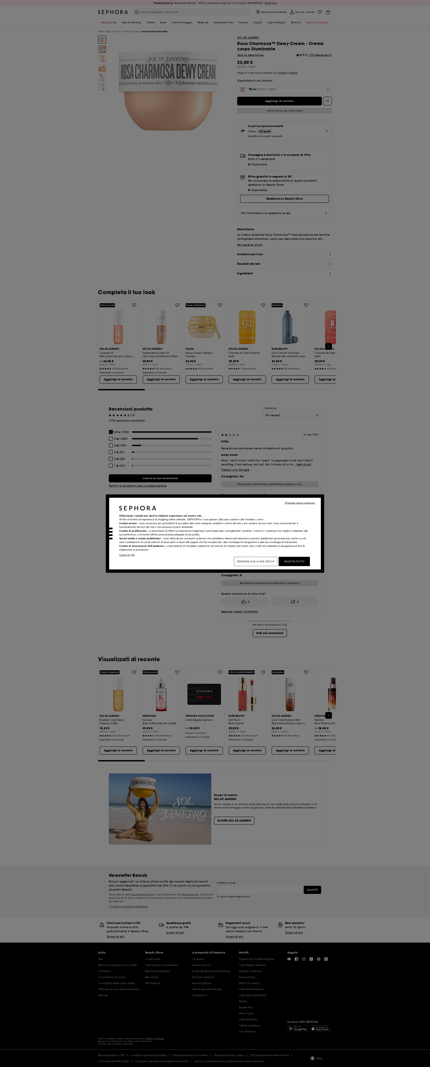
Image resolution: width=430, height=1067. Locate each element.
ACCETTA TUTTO (294, 561)
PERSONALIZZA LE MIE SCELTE (255, 561)
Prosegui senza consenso (300, 502)
